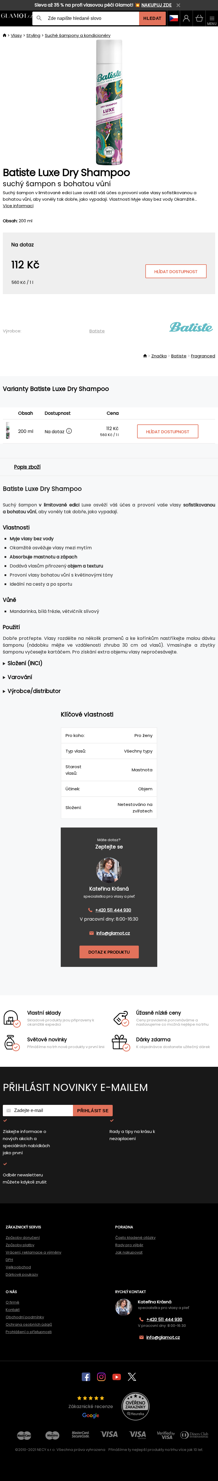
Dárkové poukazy (22, 1274)
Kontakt (13, 1309)
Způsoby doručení (23, 1237)
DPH (9, 1259)
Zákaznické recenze (90, 1406)
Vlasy (16, 35)
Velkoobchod (18, 1267)
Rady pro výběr (129, 1245)
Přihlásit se (92, 1110)
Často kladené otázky (135, 1237)
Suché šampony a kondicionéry (77, 35)
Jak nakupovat (128, 1252)
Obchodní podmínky (25, 1317)
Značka (159, 356)
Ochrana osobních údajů (29, 1324)
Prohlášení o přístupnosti (29, 1332)
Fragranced (203, 356)
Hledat (152, 18)
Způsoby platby (20, 1245)
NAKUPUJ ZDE (156, 5)
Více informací (18, 206)
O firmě (12, 1302)
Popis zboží (27, 467)
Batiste (97, 331)
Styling (33, 35)
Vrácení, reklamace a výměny (33, 1252)
